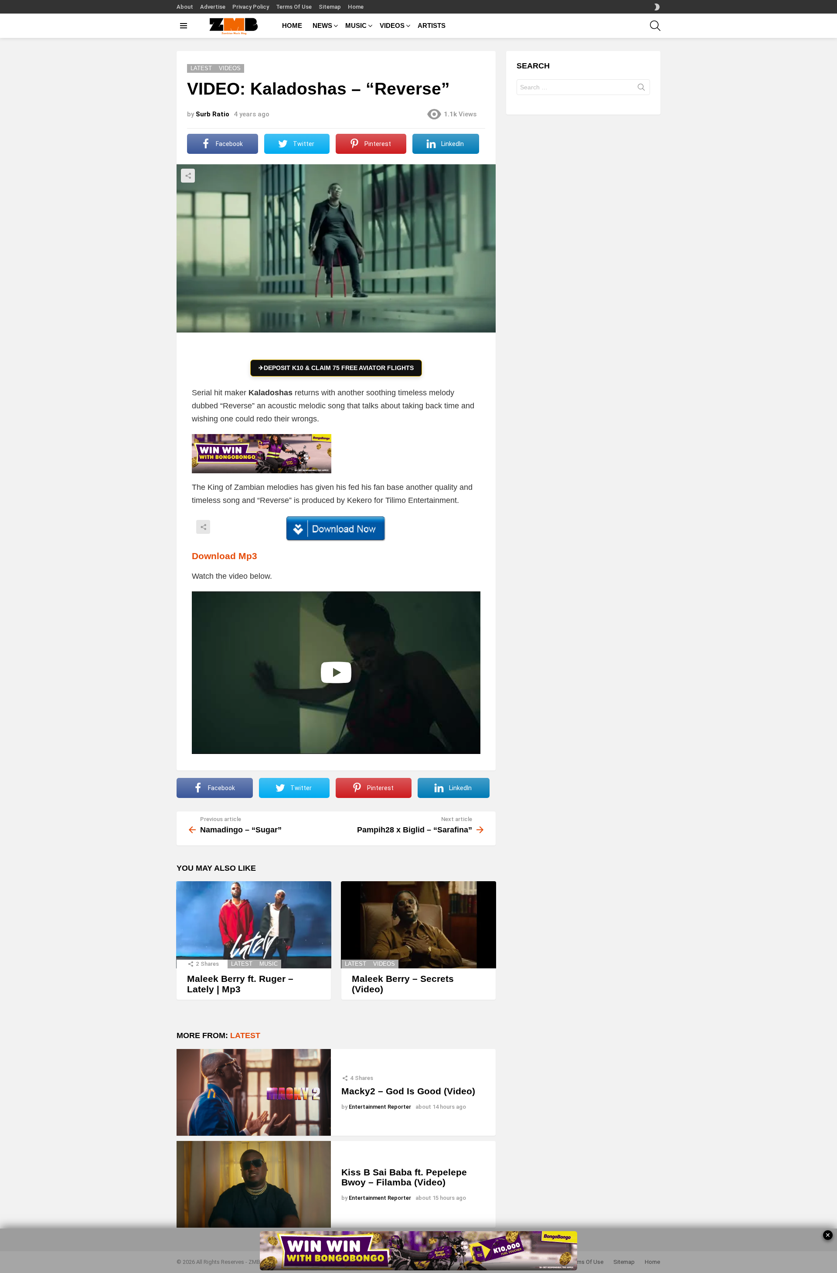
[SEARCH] (655, 25)
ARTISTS (432, 25)
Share (188, 176)
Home (356, 6)
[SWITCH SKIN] (656, 7)
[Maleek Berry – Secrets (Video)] (418, 924)
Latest (241, 964)
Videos (384, 964)
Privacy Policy (250, 6)
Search (641, 88)
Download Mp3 (224, 556)
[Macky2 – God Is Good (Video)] (254, 1092)
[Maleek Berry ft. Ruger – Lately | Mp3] (253, 924)
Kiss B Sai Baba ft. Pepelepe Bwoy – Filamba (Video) (404, 1177)
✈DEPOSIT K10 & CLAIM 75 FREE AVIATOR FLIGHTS (336, 367)
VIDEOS (392, 25)
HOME (292, 25)
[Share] (336, 529)
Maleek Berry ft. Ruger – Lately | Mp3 (240, 984)
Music (268, 964)
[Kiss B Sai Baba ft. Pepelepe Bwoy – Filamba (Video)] (254, 1184)
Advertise (212, 6)
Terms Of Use (294, 6)
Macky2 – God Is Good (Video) (408, 1091)
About (185, 6)
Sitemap (330, 6)
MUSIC (356, 25)
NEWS (322, 25)
